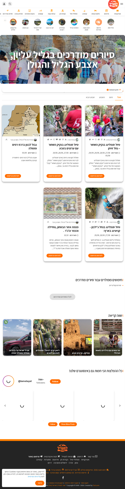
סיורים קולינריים (115, 285)
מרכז (71, 462)
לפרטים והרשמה (96, 176)
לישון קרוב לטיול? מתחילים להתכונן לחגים (48, 351)
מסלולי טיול (74, 459)
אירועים (55, 459)
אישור (40, 483)
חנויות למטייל (67, 456)
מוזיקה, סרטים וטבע (81, 353)
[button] (5, 20)
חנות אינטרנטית (50, 456)
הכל (119, 97)
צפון (76, 462)
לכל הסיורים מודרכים (62, 296)
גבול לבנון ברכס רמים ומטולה (24, 146)
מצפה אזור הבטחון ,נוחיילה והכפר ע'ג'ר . (63, 228)
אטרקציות (85, 459)
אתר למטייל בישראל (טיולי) (56, 485)
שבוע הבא (90, 97)
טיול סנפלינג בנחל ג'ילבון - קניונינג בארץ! (105, 228)
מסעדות (47, 459)
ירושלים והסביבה (60, 462)
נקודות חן (64, 459)
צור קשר (91, 456)
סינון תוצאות (112, 90)
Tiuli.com (96, 485)
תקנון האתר (84, 483)
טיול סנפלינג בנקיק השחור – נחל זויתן (105, 146)
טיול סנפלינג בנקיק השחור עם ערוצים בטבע (63, 146)
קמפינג (39, 459)
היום (111, 97)
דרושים (80, 456)
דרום (50, 462)
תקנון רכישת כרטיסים (72, 483)
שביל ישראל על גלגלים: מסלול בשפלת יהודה (19, 351)
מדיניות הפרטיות (34, 476)
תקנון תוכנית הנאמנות (56, 483)
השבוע (102, 97)
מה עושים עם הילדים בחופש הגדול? (108, 351)
